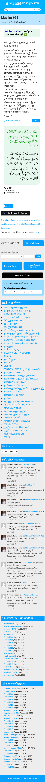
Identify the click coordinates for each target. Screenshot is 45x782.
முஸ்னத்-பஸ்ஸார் (14, 395)
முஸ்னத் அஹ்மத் (13, 385)
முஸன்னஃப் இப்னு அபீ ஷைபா (21, 378)
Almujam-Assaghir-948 (13, 735)
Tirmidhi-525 (8, 640)
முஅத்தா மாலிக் (12, 372)
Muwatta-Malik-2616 (12, 713)
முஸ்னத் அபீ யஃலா (15, 382)
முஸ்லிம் (8, 398)
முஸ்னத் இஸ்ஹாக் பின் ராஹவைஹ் (24, 388)
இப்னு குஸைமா (13, 320)
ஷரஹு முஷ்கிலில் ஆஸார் (18, 401)
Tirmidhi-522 (8, 648)
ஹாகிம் (8, 437)
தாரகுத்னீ (9, 346)
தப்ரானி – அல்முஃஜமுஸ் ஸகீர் (20, 343)
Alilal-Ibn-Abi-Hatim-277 (13, 659)
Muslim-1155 (9, 667)
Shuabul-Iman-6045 (11, 759)
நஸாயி (8, 362)
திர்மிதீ (7, 356)
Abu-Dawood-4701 (11, 672)
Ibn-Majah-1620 (10, 629)
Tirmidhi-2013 (9, 764)
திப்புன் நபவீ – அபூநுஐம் (17, 353)
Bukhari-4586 (9, 624)
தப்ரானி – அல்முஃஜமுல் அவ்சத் (21, 336)
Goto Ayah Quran (22, 275)
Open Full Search (33, 243)
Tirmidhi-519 (8, 664)
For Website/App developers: (16, 288)
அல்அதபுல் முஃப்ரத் (14, 314)
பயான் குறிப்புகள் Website (33, 266)
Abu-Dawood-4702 (11, 670)
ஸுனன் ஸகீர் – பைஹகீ (17, 421)
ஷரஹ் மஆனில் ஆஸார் (17, 404)
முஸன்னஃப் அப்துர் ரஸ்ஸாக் (20, 375)
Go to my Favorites (12, 266)
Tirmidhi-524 (8, 643)
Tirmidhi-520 (8, 661)
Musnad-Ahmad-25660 (13, 748)
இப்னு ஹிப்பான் (13, 327)
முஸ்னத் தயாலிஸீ (14, 391)
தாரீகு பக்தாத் (11, 349)
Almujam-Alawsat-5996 (13, 737)
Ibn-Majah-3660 (27, 465)
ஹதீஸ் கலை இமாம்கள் (17, 427)
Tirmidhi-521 (8, 651)
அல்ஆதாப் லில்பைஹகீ (17, 317)
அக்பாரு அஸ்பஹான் (15, 307)
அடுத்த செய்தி (20, 22)
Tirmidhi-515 (8, 743)
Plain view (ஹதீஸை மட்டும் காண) (18, 283)
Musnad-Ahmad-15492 (34, 500)
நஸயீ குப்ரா (10, 359)
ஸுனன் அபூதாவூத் (14, 411)
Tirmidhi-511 (8, 751)
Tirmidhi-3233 (26, 563)
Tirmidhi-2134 (9, 721)
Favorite (8, 206)
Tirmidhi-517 (8, 729)
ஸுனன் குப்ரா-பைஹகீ (16, 414)
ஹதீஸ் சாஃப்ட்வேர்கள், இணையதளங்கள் (16, 432)
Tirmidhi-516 (8, 740)
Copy (36, 121)
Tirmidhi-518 (8, 727)
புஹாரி (7, 365)
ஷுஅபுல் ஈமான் (12, 408)
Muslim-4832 (9, 632)
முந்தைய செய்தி (7, 22)
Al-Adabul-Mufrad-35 (30, 595)
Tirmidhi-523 (8, 645)
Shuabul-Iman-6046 (11, 762)
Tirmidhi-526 (8, 637)
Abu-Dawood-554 (10, 656)
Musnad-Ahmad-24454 (13, 626)
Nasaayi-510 (9, 732)
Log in (37, 232)
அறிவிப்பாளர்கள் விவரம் (17, 310)
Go (38, 256)
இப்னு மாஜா (10, 323)
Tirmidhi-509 (8, 753)
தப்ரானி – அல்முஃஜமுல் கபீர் (19, 340)
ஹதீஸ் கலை (11, 424)
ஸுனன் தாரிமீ (11, 417)
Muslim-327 (8, 653)
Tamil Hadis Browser (29, 778)
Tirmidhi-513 (8, 745)
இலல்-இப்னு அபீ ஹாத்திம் (18, 330)
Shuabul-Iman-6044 (11, 756)
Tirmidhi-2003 (9, 767)
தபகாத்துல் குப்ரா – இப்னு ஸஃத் (21, 333)
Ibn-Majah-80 (9, 675)
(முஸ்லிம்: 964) (12, 120)
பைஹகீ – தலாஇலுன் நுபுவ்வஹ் (22, 369)
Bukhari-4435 (9, 634)
